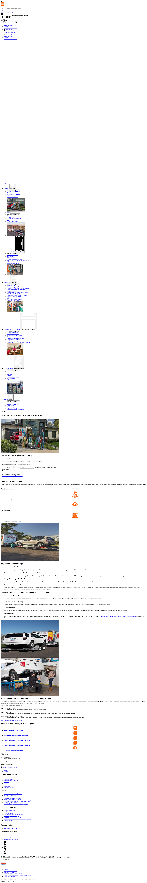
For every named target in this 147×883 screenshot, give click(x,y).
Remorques (12, 188)
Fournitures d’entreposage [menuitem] (13, 300)
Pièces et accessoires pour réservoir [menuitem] (15, 409)
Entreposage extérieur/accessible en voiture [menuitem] (17, 295)
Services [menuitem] (9, 375)
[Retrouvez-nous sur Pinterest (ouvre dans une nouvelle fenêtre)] (5, 847)
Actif (2, 10)
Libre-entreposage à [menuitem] (13, 287)
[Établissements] (6, 20)
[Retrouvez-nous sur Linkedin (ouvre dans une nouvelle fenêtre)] (5, 849)
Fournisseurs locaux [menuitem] (11, 373)
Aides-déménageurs (18, 368)
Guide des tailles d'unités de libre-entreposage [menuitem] (18, 293)
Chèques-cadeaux (8, 820)
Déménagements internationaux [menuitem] (14, 259)
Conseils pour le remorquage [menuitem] (14, 218)
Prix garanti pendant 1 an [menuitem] (10, 25)
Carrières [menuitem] (6, 26)
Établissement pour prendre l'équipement (9, 464)
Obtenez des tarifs (5, 469)
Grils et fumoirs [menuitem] (10, 405)
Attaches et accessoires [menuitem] (12, 197)
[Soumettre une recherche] (16, 22)
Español (6, 771)
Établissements (9, 876)
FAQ (5, 784)
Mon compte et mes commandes (11, 780)
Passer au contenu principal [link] (7, 12)
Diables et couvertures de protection (12, 799)
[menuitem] (21, 216)
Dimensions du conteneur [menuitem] (13, 263)
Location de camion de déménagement (13, 794)
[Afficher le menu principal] (2, 14)
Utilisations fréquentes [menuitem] (12, 257)
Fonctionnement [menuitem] (11, 374)
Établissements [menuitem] (8, 29)
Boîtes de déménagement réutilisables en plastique (16, 804)
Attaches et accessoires (9, 811)
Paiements (6, 782)
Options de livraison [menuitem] (11, 256)
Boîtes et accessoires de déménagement (13, 814)
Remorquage (7, 212)
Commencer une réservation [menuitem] (13, 191)
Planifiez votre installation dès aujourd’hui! (12, 476)
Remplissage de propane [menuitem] (13, 402)
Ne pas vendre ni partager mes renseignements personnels (17, 875)
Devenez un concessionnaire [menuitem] (10, 28)
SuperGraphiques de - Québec (13, 828)
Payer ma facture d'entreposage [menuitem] (14, 296)
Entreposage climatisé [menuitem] (12, 291)
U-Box (19, 251)
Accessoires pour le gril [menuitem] (12, 404)
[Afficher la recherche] (4, 20)
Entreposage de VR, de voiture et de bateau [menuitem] (17, 292)
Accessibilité (7, 786)
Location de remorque (9, 796)
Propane (11, 399)
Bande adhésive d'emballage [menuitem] (13, 339)
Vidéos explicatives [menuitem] (11, 193)
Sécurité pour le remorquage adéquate (126, 616)
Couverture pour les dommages (11, 816)
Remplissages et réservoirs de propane (13, 817)
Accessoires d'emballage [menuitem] (13, 334)
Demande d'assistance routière (9, 767)
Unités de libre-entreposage (10, 802)
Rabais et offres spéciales (10, 821)
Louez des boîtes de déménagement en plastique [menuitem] (18, 342)
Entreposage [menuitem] (7, 282)
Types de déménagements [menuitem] (13, 377)
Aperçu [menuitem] (8, 371)
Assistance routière (8, 779)
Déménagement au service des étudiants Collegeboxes (17, 819)
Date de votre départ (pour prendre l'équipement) (11, 467)
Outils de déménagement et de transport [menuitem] (16, 338)
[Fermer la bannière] (2, 1)
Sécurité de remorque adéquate (108, 616)
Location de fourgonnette (10, 795)
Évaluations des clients (9, 787)
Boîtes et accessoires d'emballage (28, 329)
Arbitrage (6, 869)
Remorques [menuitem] (6, 188)
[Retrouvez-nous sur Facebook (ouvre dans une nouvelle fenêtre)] (5, 842)
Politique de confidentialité (10, 871)
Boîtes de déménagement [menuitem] (13, 332)
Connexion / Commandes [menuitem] (10, 32)
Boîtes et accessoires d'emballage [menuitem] (12, 329)
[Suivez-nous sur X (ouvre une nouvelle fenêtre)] (5, 851)
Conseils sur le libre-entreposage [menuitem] (14, 299)
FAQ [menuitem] (8, 195)
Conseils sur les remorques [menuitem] (13, 194)
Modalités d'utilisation (9, 872)
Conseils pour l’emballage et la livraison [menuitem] (18, 260)
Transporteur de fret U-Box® (11, 839)
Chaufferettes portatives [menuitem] (12, 407)
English (5, 770)
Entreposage (13, 282)
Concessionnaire (8, 838)
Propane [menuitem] (6, 399)
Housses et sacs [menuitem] (10, 336)
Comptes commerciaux (9, 810)
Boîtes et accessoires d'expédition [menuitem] (15, 335)
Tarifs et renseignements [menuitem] (12, 255)
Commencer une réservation (13, 215)
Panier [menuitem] (7, 30)
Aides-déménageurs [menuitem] (9, 368)
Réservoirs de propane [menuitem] (12, 408)
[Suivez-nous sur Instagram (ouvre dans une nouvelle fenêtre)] (5, 845)
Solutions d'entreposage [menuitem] (12, 341)
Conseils (6, 783)
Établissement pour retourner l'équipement (11, 466)
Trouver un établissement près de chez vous (11, 720)
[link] (18, 17)
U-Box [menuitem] (9, 251)
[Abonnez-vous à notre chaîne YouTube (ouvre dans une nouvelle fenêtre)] (5, 853)
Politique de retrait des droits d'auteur (13, 873)
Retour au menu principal (13, 190)
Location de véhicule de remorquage (12, 798)
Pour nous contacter (8, 777)
